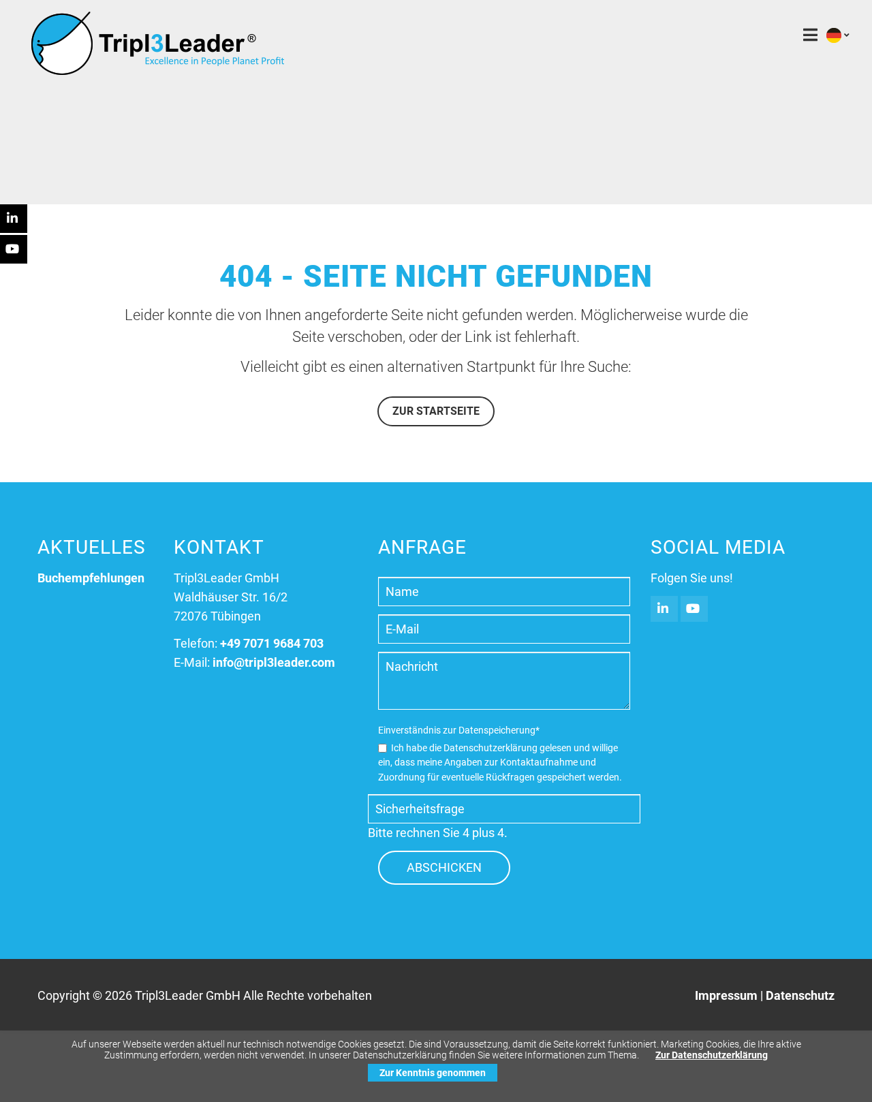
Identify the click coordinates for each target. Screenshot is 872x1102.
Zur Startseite (436, 411)
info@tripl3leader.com (274, 662)
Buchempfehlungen (90, 578)
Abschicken (444, 867)
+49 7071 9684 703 (272, 643)
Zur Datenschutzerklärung (711, 1055)
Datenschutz (800, 995)
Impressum (726, 995)
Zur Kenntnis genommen (432, 1072)
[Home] (157, 71)
